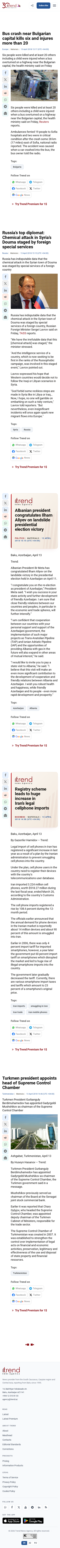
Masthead (7, 1435)
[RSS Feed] (46, 1507)
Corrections (8, 1449)
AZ (30, 1543)
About (5, 1431)
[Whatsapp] (5, 1507)
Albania (33, 708)
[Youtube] (25, 1507)
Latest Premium (10, 1419)
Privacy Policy (9, 1482)
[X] (19, 1507)
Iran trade (18, 1012)
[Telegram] (32, 1507)
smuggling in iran (39, 1006)
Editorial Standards (11, 1444)
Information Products (12, 1465)
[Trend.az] (11, 5)
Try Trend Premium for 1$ (31, 204)
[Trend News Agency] (11, 1371)
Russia (27, 429)
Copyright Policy (10, 1486)
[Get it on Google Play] (33, 1521)
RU (35, 1543)
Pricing (5, 1461)
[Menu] (54, 5)
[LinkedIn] (39, 1507)
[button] (5, 73)
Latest (5, 1414)
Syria (15, 429)
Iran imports (19, 1006)
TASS (22, 333)
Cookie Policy (8, 1491)
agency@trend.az (10, 1399)
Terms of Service (10, 1477)
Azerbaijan (18, 708)
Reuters (44, 121)
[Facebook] (12, 1507)
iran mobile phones (37, 1012)
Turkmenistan (20, 1273)
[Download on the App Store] (11, 1521)
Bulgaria (17, 167)
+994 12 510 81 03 (10, 1396)
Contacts (6, 1440)
